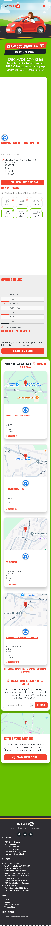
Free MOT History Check (14, 854)
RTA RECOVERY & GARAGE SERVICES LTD (22, 637)
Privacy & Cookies (11, 905)
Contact (7, 902)
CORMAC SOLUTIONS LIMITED (20, 143)
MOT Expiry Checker (12, 842)
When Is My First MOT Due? (15, 871)
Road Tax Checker (11, 847)
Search (41, 705)
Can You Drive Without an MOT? (16, 876)
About (6, 900)
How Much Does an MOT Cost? (16, 873)
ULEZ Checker (10, 844)
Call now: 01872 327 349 (24, 182)
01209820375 (13, 585)
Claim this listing (27, 757)
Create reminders (22, 351)
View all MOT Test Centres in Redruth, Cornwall (27, 670)
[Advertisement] (25, 246)
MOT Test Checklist (12, 864)
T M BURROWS (11, 562)
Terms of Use (9, 907)
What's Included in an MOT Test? (17, 866)
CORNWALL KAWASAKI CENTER (18, 415)
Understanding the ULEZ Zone (16, 888)
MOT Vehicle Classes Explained (16, 883)
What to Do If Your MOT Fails (15, 881)
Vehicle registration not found (16, 917)
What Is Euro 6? (10, 886)
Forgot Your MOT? (11, 878)
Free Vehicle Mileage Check (15, 852)
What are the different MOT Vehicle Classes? (23, 193)
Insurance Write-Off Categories (16, 890)
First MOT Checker (12, 849)
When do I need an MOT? (14, 868)
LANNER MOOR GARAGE (15, 489)
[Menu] (45, 6)
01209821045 (13, 436)
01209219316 (13, 509)
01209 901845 (13, 662)
